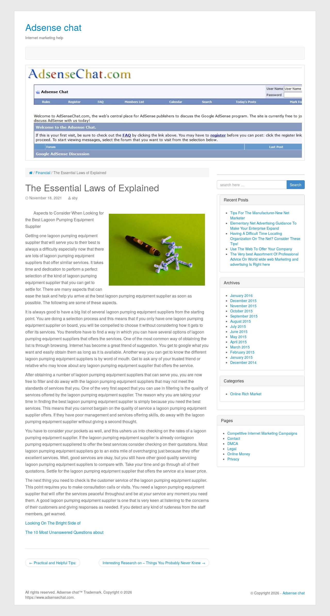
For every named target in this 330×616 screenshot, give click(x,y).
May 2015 (238, 336)
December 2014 (243, 362)
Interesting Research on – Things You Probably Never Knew (154, 562)
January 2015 (241, 357)
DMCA (232, 443)
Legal (231, 448)
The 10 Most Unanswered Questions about (64, 532)
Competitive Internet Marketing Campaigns (262, 433)
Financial (43, 172)
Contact (233, 438)
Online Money (238, 453)
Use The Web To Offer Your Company (261, 248)
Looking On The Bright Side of (52, 523)
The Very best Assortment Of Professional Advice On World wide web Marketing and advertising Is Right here (264, 259)
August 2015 (240, 321)
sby (75, 197)
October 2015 (241, 310)
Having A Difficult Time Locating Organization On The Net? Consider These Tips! (265, 238)
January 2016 (241, 295)
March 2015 (240, 346)
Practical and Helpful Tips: (52, 562)
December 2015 (243, 300)
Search (295, 184)
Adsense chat (53, 26)
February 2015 (242, 352)
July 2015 (238, 326)
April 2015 (238, 341)
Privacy (233, 458)
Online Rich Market (245, 393)
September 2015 (244, 316)
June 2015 (239, 331)
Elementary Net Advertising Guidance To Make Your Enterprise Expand (263, 225)
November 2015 (243, 305)
